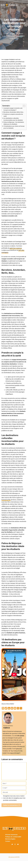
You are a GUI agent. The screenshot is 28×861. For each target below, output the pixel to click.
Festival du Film (6, 500)
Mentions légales (10, 839)
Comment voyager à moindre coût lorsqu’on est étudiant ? (13, 109)
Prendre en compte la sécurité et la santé (13, 115)
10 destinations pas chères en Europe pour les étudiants (14, 127)
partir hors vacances (16, 248)
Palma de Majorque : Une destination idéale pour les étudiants (14, 123)
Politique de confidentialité (13, 836)
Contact (7, 841)
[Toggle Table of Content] (23, 106)
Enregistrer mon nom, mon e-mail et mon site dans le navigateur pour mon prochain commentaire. (14, 798)
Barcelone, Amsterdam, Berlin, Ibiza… (14, 112)
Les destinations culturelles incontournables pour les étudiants (13, 119)
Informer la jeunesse (11, 834)
